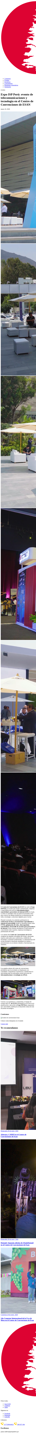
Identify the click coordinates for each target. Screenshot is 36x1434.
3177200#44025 (9, 1424)
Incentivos (7, 82)
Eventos (6, 80)
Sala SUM (7, 1404)
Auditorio (7, 1405)
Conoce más (4, 1024)
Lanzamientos (8, 83)
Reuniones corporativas (11, 85)
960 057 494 (21, 1424)
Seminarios (7, 87)
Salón (6, 1407)
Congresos (7, 78)
